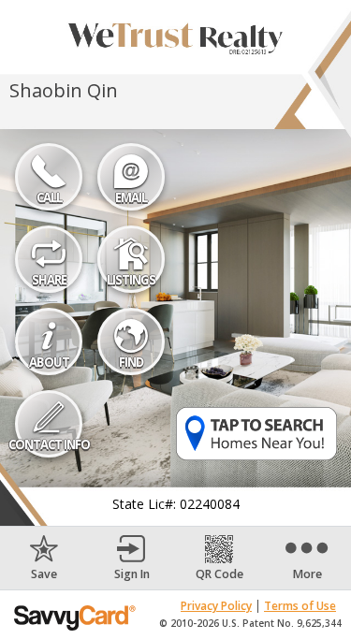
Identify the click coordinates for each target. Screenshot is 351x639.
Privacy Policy (216, 606)
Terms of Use (300, 606)
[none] (44, 558)
